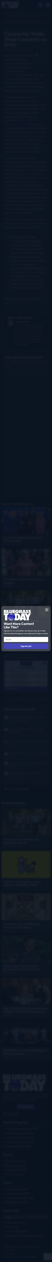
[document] (26, 631)
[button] (46, 609)
